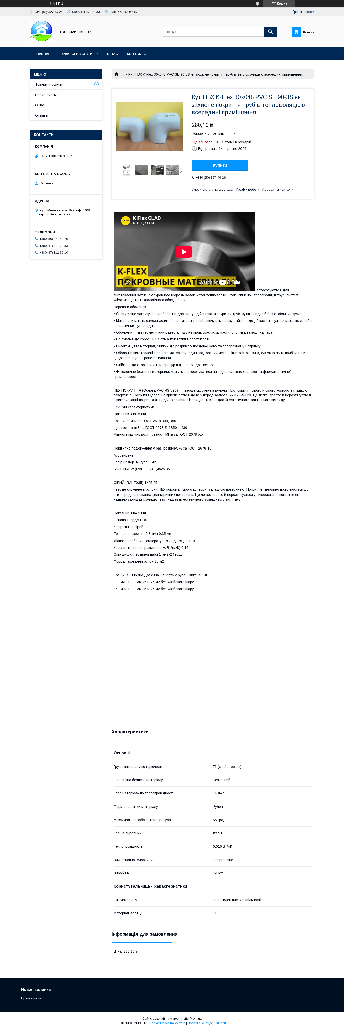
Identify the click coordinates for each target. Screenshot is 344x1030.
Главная (43, 54)
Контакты (137, 54)
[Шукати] (270, 32)
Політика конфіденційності (207, 1023)
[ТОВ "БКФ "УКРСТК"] (41, 41)
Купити (220, 165)
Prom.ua (196, 1018)
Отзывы (41, 115)
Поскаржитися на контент (167, 1023)
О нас (112, 54)
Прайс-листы (46, 95)
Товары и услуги (76, 54)
